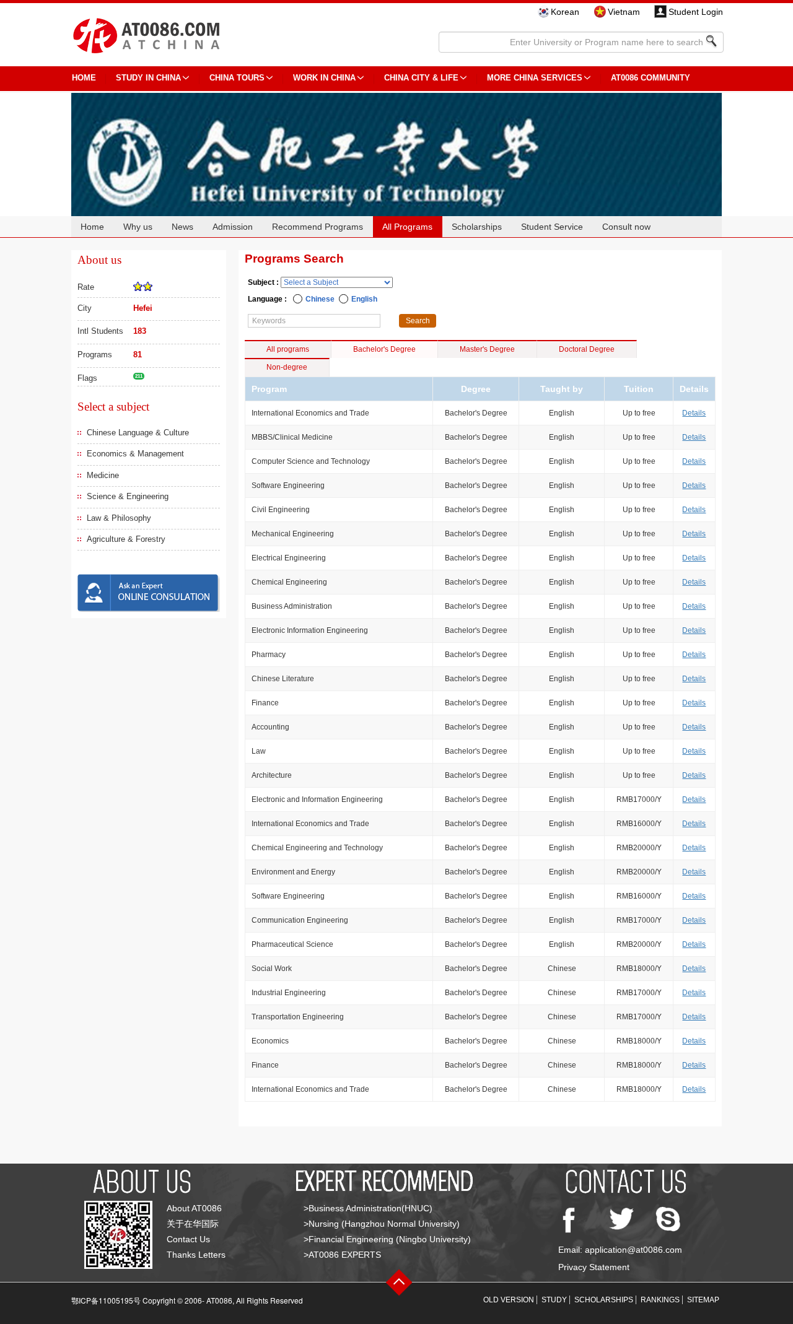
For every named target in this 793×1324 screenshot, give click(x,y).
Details (694, 413)
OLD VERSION (508, 1300)
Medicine (103, 475)
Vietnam (624, 12)
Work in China (324, 77)
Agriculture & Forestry (126, 539)
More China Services (534, 77)
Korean (565, 12)
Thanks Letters (196, 1255)
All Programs (407, 227)
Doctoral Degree (587, 349)
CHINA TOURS (237, 77)
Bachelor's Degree (384, 349)
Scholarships (477, 227)
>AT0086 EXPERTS (342, 1255)
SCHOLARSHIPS (603, 1300)
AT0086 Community (650, 77)
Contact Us (188, 1239)
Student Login (695, 12)
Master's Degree (487, 349)
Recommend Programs (317, 227)
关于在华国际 (193, 1224)
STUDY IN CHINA (148, 77)
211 (138, 376)
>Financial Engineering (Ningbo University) (387, 1239)
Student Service (552, 227)
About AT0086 (194, 1208)
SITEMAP (703, 1300)
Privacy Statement (593, 1267)
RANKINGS (660, 1300)
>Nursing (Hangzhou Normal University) (382, 1224)
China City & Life (421, 77)
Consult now (626, 227)
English (364, 299)
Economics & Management (135, 453)
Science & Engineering (128, 496)
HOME (84, 77)
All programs (287, 349)
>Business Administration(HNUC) (368, 1208)
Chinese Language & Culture (138, 432)
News (182, 227)
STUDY (554, 1300)
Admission (232, 227)
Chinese (320, 299)
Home (92, 227)
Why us (137, 227)
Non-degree (286, 367)
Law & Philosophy (119, 518)
